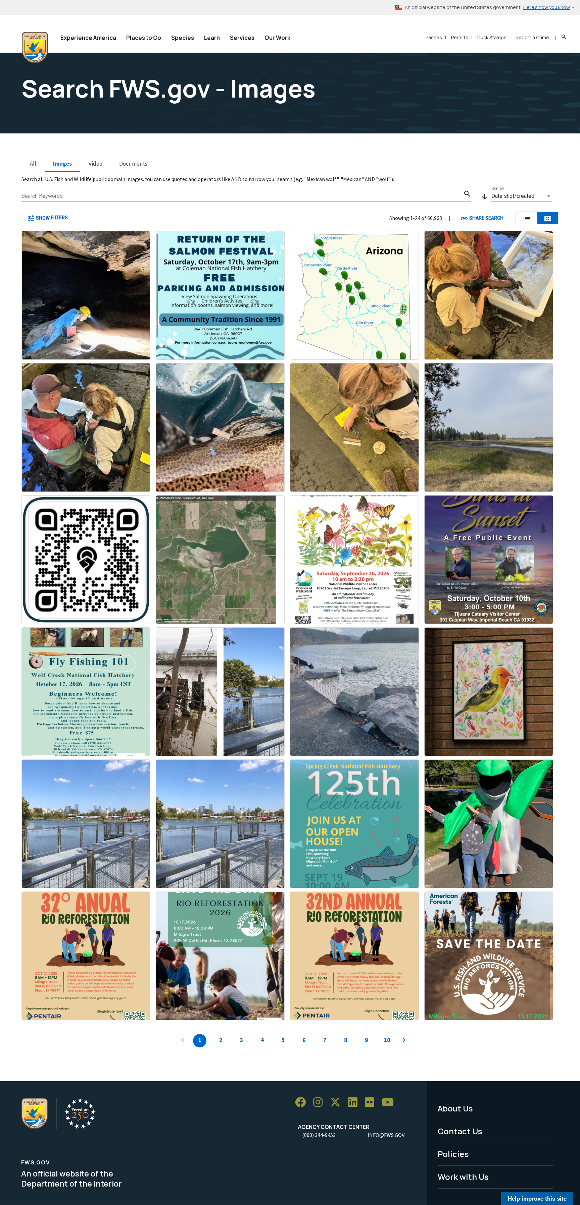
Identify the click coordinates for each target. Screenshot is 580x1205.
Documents (133, 163)
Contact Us (460, 1131)
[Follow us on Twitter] (337, 1102)
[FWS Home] (34, 48)
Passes (434, 37)
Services (242, 38)
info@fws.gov (386, 1135)
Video (95, 163)
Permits (459, 37)
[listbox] (521, 196)
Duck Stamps (491, 37)
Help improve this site (537, 1198)
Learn (212, 38)
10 (387, 1040)
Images (62, 163)
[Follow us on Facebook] (302, 1102)
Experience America (88, 38)
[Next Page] (404, 1040)
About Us (455, 1108)
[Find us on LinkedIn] (355, 1102)
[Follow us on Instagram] (320, 1102)
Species (182, 38)
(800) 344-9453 (319, 1135)
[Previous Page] (182, 1040)
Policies (453, 1153)
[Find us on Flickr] (372, 1102)
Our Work (277, 38)
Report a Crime (532, 37)
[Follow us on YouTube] (390, 1102)
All (33, 163)
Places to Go (143, 38)
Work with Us (463, 1176)
